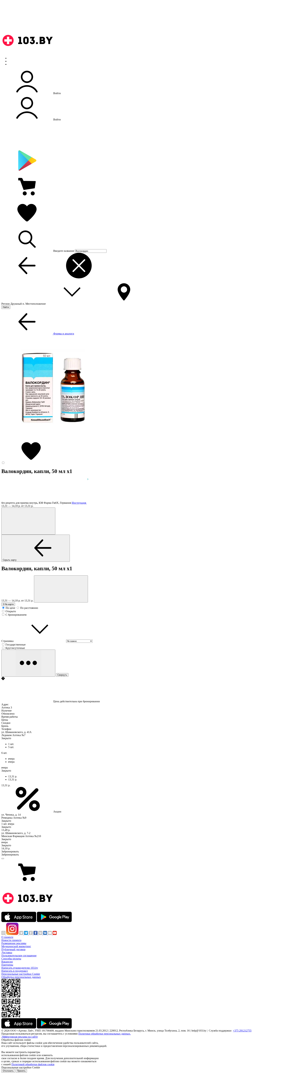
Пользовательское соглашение (19, 955)
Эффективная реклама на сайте (19, 1036)
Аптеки (12, 61)
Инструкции (15, 64)
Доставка (6, 952)
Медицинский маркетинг (16, 946)
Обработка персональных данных (21, 977)
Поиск (12, 58)
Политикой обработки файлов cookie (32, 1064)
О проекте (7, 937)
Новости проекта (11, 940)
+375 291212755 (242, 1030)
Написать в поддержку (14, 970)
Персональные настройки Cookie (20, 974)
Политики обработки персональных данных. (104, 1033)
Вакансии (7, 961)
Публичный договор (13, 949)
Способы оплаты (11, 958)
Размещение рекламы (13, 943)
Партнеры (7, 964)
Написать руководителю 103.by (19, 967)
